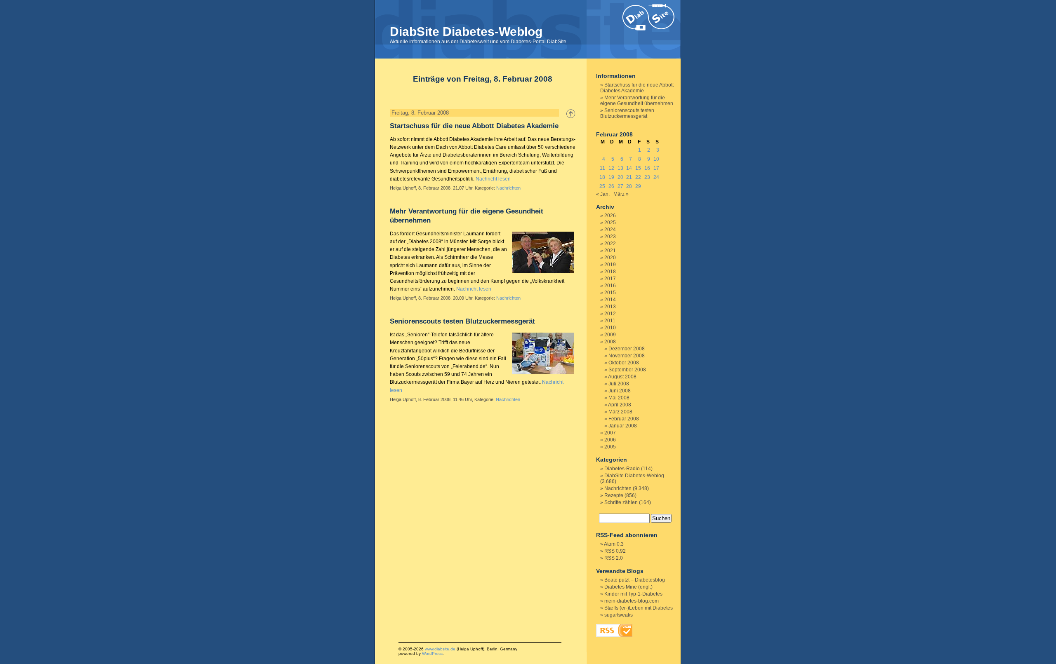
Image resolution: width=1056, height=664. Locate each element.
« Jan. (603, 194)
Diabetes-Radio (622, 469)
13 (620, 168)
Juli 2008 (618, 384)
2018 (610, 272)
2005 (610, 447)
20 (620, 177)
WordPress (432, 653)
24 (656, 177)
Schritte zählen (621, 502)
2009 (610, 335)
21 (629, 177)
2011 (609, 321)
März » (621, 194)
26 (611, 186)
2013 (610, 307)
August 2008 (622, 377)
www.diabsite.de (440, 649)
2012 (610, 314)
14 (629, 168)
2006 (610, 440)
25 (602, 186)
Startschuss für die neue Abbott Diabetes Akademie (474, 126)
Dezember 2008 (626, 349)
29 (638, 186)
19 (611, 177)
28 (629, 186)
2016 (610, 286)
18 (602, 177)
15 (638, 168)
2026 (610, 215)
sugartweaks (618, 615)
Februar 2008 (623, 419)
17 (656, 168)
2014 (610, 300)
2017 (610, 279)
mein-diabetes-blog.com (631, 601)
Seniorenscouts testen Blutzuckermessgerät (462, 321)
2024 (610, 229)
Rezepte (613, 495)
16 (647, 168)
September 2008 (627, 370)
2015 (610, 293)
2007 (610, 433)
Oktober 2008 (623, 363)
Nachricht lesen (493, 179)
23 (647, 177)
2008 (610, 342)
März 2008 (620, 412)
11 (602, 168)
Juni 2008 (619, 391)
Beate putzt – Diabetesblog (634, 580)
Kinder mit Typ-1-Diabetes (633, 594)
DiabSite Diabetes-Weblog (466, 31)
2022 (610, 243)
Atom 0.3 (614, 544)
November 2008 (626, 356)
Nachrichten (508, 187)
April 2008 (619, 405)
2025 (610, 222)
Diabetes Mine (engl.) (628, 587)
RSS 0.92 (615, 551)
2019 (610, 264)
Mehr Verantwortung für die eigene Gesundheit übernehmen (636, 100)
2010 (610, 328)
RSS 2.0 (613, 558)
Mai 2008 (618, 398)
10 (656, 159)
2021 (610, 250)
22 (638, 177)
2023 (610, 236)
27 (620, 186)
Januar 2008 (622, 426)
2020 (610, 257)
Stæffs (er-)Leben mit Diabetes (638, 608)
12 (611, 168)
